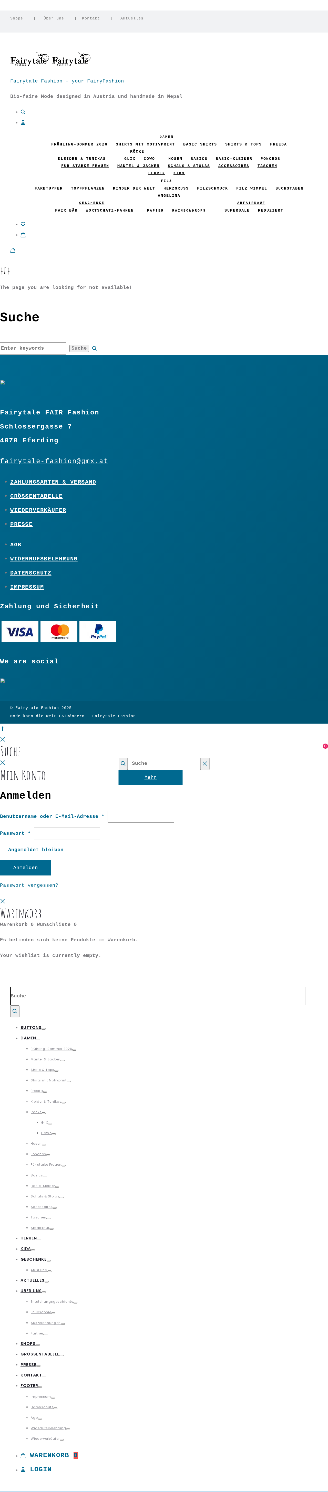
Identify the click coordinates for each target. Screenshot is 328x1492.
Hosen (175, 159)
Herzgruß (176, 188)
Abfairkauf (251, 203)
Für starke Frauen (85, 166)
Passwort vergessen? (29, 885)
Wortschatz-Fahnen (110, 210)
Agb (16, 544)
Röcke (137, 152)
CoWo (149, 159)
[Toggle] (44, 1029)
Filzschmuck (212, 188)
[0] (23, 224)
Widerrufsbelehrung (44, 559)
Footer (29, 1386)
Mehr (151, 777)
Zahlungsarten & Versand (53, 482)
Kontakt (91, 18)
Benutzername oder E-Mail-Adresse (52, 816)
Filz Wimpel (251, 188)
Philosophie (41, 1312)
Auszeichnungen (46, 1323)
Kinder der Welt (134, 188)
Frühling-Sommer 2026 (79, 144)
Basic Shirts (200, 144)
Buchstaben (289, 188)
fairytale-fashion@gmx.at (54, 461)
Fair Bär (66, 210)
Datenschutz (31, 573)
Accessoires (233, 166)
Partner (37, 1333)
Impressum (27, 587)
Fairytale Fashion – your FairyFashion (67, 81)
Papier (155, 211)
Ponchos (270, 159)
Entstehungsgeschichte (52, 1301)
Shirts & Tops (243, 144)
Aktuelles (132, 18)
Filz (166, 181)
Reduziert (270, 210)
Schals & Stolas (189, 166)
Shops (16, 18)
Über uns (54, 18)
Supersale (237, 210)
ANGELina (169, 196)
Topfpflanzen (88, 188)
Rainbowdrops (189, 211)
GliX (130, 159)
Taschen (267, 166)
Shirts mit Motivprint (145, 144)
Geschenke (92, 203)
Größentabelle (36, 496)
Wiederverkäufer (38, 510)
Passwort (15, 833)
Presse (21, 524)
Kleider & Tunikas (82, 159)
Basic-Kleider (234, 159)
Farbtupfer (49, 188)
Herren (156, 173)
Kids (179, 173)
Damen (167, 137)
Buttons (31, 1027)
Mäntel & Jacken (138, 166)
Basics (199, 159)
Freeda (278, 144)
